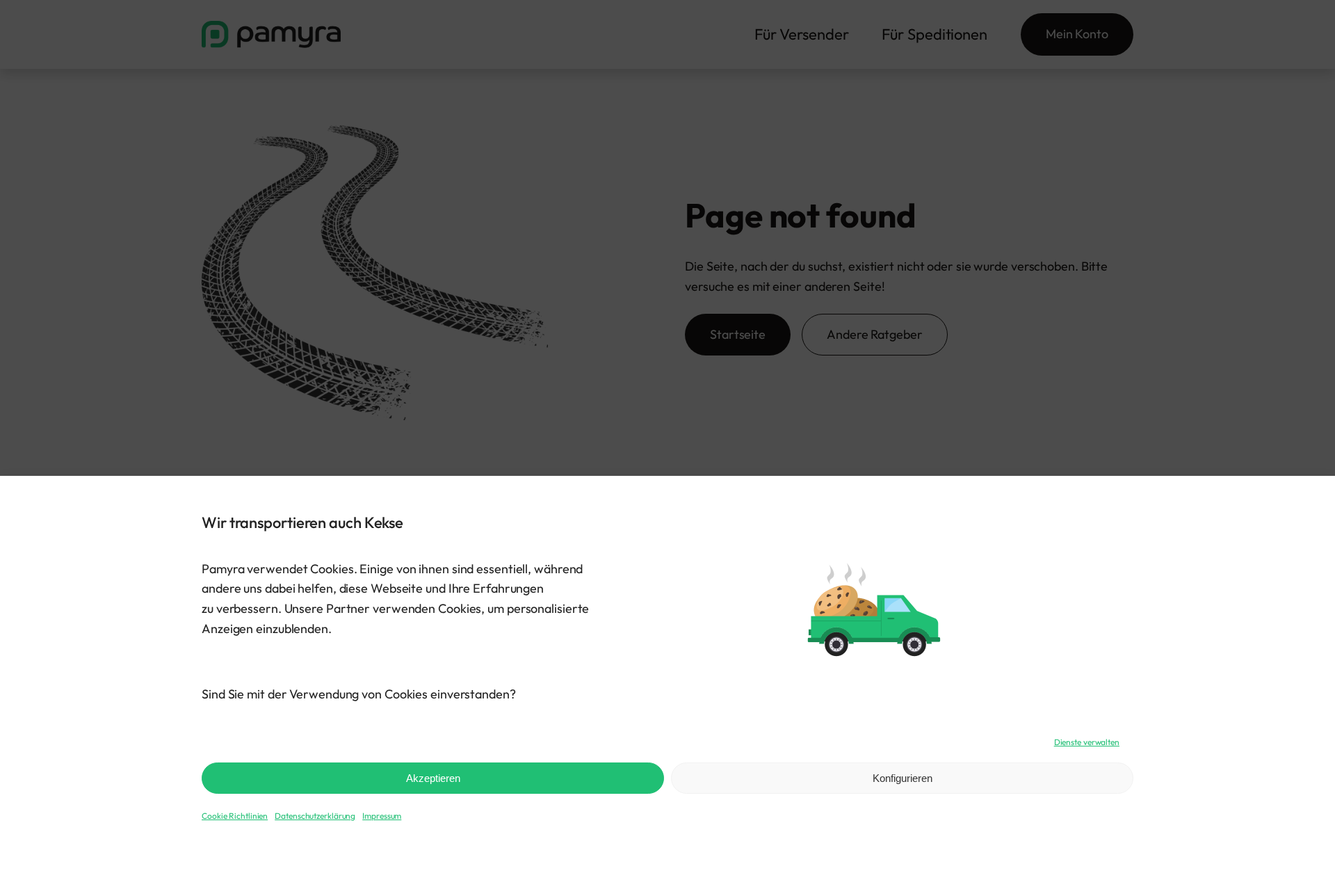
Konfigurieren (902, 778)
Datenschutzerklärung (315, 815)
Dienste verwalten (1086, 742)
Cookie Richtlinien (235, 815)
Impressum (381, 815)
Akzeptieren (433, 778)
